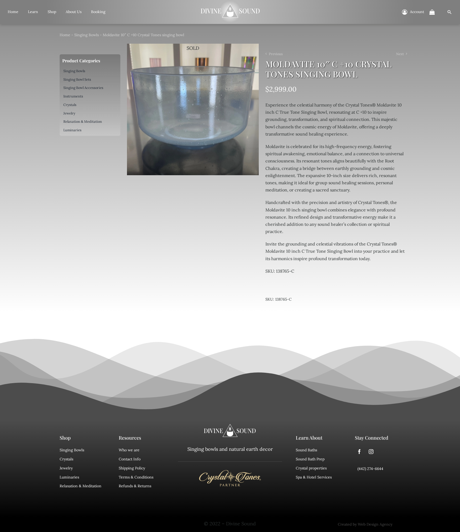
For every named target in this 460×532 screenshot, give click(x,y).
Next (400, 54)
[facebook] (359, 451)
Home (65, 34)
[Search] (449, 12)
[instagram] (371, 451)
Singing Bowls (86, 34)
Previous (276, 54)
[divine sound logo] (230, 426)
